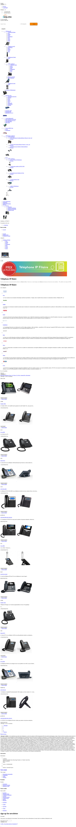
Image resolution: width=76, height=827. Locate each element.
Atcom (9, 39)
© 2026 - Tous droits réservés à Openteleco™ (9, 823)
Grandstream (10, 36)
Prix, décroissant (27, 375)
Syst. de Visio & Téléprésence (15, 159)
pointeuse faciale (11, 210)
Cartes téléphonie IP (8, 118)
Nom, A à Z (11, 375)
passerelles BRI (8, 111)
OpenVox (9, 97)
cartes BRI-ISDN (8, 121)
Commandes (5, 775)
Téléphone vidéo (12, 64)
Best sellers (2, 375)
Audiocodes (10, 103)
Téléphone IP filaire (10, 32)
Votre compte (3, 769)
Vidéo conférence (10, 63)
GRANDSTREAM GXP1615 (6, 718)
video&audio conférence (9, 135)
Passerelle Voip (7, 95)
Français (4, 6)
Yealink (9, 34)
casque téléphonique (6, 201)
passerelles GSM (8, 110)
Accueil (4, 229)
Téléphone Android (11, 76)
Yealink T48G (3, 403)
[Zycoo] (5, 363)
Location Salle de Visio (13, 179)
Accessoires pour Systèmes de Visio (16, 173)
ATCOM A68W (3, 489)
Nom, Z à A (16, 375)
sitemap (4, 799)
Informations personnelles (7, 774)
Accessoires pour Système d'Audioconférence (18, 146)
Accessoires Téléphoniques (10, 90)
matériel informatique (7, 203)
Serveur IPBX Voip (8, 128)
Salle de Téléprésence (13, 186)
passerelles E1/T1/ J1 (9, 112)
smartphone (5, 202)
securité (6, 205)
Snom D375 (2, 633)
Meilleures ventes (6, 786)
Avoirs (4, 776)
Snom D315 (2, 460)
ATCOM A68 (3, 689)
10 (3, 730)
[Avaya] (5, 342)
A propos (4, 796)
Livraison (4, 792)
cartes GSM (7, 122)
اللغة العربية (5, 7)
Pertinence (3, 374)
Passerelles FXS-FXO (10, 96)
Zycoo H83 (2, 432)
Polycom (11, 139)
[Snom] (5, 332)
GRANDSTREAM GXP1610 (6, 517)
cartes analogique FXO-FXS (10, 119)
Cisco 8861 (2, 545)
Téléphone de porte (10, 83)
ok (2, 260)
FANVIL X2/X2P (3, 574)
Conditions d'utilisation (7, 795)
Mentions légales (6, 793)
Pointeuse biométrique (12, 208)
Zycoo (9, 40)
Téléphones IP (7, 31)
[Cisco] (5, 293)
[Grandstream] (5, 322)
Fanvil (9, 35)
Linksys (9, 100)
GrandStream (7, 130)
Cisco (9, 33)
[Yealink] (5, 302)
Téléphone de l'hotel (10, 57)
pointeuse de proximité (12, 209)
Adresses (4, 777)
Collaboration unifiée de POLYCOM (16, 166)
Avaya (9, 38)
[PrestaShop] (5, 259)
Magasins (4, 800)
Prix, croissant (21, 375)
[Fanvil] (5, 312)
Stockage (4, 204)
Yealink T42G (3, 602)
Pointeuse (8, 206)
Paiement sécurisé (6, 797)
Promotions (5, 784)
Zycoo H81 (2, 661)
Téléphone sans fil (10, 46)
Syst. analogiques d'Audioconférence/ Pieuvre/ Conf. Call (20, 137)
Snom (9, 37)
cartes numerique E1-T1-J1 (10, 120)
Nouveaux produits (6, 785)
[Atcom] (5, 353)
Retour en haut (3, 734)
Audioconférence (10, 136)
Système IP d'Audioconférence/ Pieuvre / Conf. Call (19, 144)
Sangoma (9, 105)
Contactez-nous (6, 798)
